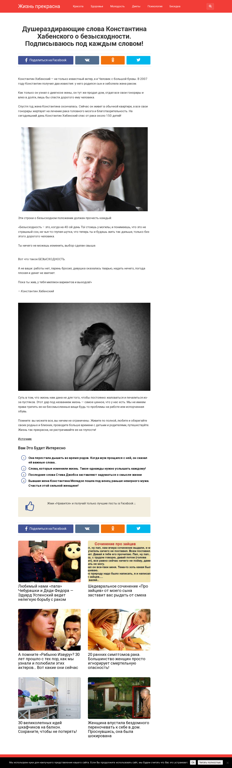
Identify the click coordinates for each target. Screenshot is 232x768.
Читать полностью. (210, 762)
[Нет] (227, 763)
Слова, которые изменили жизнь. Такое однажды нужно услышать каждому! (87, 468)
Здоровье (97, 6)
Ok (192, 762)
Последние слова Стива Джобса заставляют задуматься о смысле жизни (85, 474)
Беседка (175, 6)
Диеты (136, 6)
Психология (155, 6)
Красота (78, 6)
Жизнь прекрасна (39, 6)
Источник (25, 439)
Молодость (117, 6)
